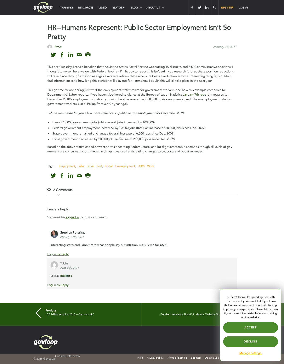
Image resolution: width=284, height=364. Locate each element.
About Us (153, 7)
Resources (86, 7)
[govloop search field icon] (215, 7)
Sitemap (196, 358)
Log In (243, 7)
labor (90, 166)
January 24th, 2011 (72, 237)
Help (140, 358)
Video (103, 7)
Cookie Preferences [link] (67, 356)
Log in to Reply (58, 254)
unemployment (125, 166)
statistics (66, 276)
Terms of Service (177, 358)
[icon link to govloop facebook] (62, 54)
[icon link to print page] (87, 54)
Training (66, 7)
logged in (72, 217)
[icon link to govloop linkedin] (70, 54)
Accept (250, 327)
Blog (134, 7)
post (99, 166)
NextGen (118, 7)
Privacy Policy (155, 358)
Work (150, 166)
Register (227, 7)
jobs (81, 166)
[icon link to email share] (79, 54)
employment (67, 166)
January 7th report (196, 94)
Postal (109, 166)
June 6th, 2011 (69, 268)
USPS (141, 166)
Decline (250, 341)
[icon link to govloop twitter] (53, 54)
